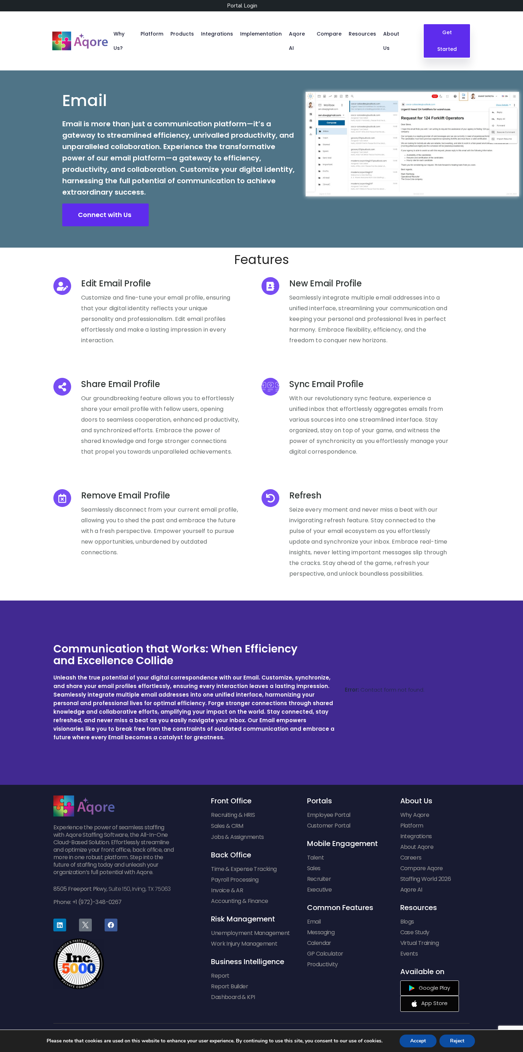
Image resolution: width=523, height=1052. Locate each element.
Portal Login (242, 5)
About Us (391, 41)
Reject (457, 1040)
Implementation (261, 33)
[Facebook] (111, 925)
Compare (329, 33)
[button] (105, 214)
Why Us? (119, 41)
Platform (152, 33)
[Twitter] (85, 925)
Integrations (217, 33)
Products (182, 33)
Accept (418, 1040)
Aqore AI (297, 41)
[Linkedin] (59, 925)
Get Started (446, 41)
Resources (362, 33)
